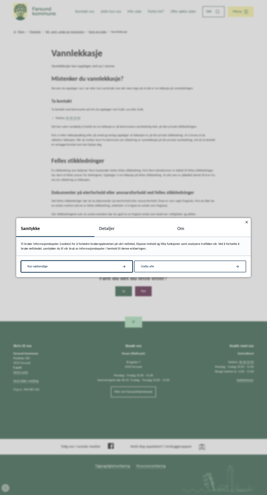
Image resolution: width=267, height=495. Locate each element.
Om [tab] (180, 228)
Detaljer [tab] (107, 228)
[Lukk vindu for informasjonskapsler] (246, 222)
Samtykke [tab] (30, 228)
